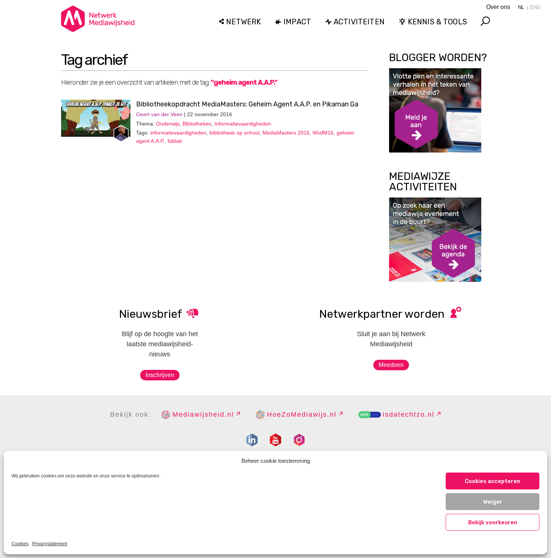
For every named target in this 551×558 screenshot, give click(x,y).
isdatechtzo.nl (408, 414)
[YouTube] (275, 440)
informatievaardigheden (178, 133)
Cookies (20, 543)
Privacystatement (49, 543)
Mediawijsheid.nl (203, 414)
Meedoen (391, 365)
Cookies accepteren (492, 481)
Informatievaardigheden (242, 124)
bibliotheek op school (234, 133)
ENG (535, 7)
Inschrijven (159, 375)
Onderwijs (168, 124)
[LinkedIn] (252, 440)
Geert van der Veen (159, 114)
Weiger (492, 501)
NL (521, 7)
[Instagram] (299, 440)
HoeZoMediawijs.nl (302, 414)
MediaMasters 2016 (286, 133)
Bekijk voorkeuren (492, 522)
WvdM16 (323, 133)
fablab (175, 141)
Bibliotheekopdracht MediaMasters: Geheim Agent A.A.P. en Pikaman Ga (247, 104)
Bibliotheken (197, 124)
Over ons (498, 7)
